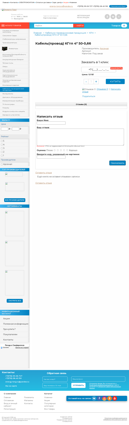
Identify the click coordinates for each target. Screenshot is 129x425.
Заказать (116, 68)
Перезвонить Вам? (118, 6)
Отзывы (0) (81, 104)
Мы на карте (11, 386)
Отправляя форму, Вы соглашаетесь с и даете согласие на (105, 386)
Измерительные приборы (13, 101)
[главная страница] (64, 10)
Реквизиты (29, 397)
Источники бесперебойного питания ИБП (14, 55)
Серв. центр (57, 2)
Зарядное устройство (11, 115)
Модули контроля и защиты (14, 111)
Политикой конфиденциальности (101, 385)
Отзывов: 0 (102, 89)
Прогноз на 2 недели (21, 347)
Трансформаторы (10, 43)
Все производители (14, 200)
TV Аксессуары (8, 104)
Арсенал (7, 164)
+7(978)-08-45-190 (100, 6)
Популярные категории (50, 404)
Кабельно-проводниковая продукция (13, 89)
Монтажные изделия (11, 85)
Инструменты (8, 94)
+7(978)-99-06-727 (84, 6)
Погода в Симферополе (14, 345)
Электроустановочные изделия (12, 81)
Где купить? (9, 329)
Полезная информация (15, 324)
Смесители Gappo (10, 35)
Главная (6, 2)
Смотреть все (14, 301)
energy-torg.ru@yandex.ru (61, 6)
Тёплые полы (8, 63)
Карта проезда (50, 18)
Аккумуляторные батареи (13, 59)
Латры (5, 66)
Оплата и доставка (43, 2)
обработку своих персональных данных (105, 387)
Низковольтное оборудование (9, 70)
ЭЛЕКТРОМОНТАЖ (26, 2)
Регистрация (83, 17)
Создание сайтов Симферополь (66, 417)
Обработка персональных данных (115, 419)
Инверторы (13, 48)
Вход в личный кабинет (10, 404)
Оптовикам (9, 400)
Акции (65, 2)
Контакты (14, 2)
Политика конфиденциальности (116, 418)
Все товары (49, 409)
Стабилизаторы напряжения (14, 39)
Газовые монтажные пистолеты (11, 31)
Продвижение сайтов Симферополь (64, 420)
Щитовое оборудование (13, 97)
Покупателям (10, 334)
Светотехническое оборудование (10, 76)
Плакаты (6, 108)
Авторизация (83, 15)
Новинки (73, 2)
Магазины (28, 400)
